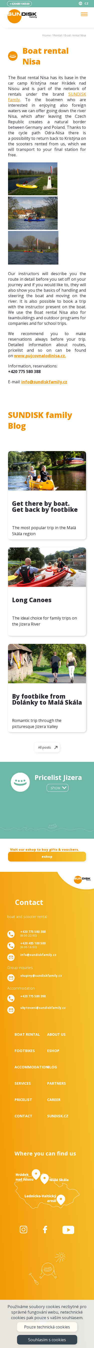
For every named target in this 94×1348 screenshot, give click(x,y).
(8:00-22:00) (33, 933)
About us (56, 1034)
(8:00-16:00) (33, 945)
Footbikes (25, 1050)
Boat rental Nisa (75, 35)
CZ (86, 3)
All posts (44, 747)
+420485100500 (19, 4)
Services (23, 1083)
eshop (47, 856)
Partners (56, 1083)
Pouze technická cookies (47, 1327)
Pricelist (23, 1099)
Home (46, 35)
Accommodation (31, 1067)
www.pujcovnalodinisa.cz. (40, 355)
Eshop (53, 1050)
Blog (52, 1067)
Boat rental (27, 1034)
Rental (57, 35)
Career (53, 1099)
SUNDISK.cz (57, 1116)
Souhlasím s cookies (47, 1339)
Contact (23, 1116)
